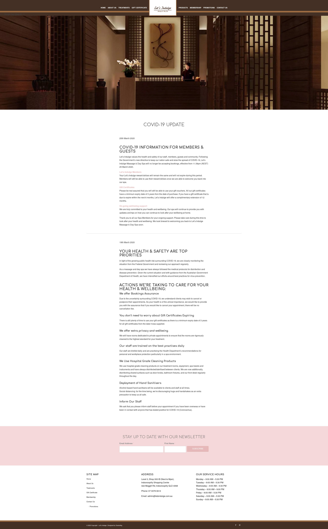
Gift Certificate (91, 492)
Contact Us (90, 501)
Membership (91, 497)
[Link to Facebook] (236, 525)
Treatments (90, 488)
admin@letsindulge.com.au (160, 496)
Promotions (94, 506)
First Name (169, 443)
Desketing (119, 525)
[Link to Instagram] (240, 525)
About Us (89, 483)
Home (88, 479)
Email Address (126, 443)
